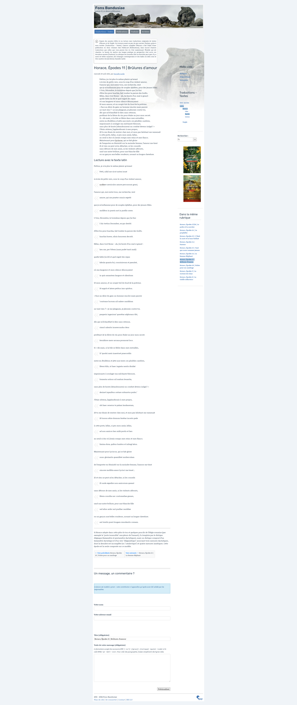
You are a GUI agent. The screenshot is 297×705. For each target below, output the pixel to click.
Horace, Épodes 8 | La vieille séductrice (188, 278)
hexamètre (184, 80)
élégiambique (185, 77)
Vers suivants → (132, 553)
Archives (145, 31)
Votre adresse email (102, 614)
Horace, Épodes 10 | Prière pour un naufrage (190, 266)
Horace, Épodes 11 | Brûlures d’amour (187, 260)
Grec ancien (184, 102)
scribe (102, 184)
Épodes (187, 114)
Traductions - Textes (104, 31)
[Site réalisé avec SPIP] (199, 697)
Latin (182, 106)
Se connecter (111, 699)
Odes (186, 111)
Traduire (134, 31)
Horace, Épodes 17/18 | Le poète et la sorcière (189, 225)
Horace (185, 109)
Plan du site (99, 699)
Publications (122, 31)
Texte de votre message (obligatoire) (110, 645)
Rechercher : (183, 135)
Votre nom (98, 604)
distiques (183, 73)
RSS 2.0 (129, 699)
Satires (187, 117)
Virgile (185, 122)
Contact (121, 699)
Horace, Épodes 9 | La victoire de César (188, 272)
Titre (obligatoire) (101, 635)
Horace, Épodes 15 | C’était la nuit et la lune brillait (190, 237)
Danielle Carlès (119, 74)
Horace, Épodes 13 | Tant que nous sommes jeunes (190, 249)
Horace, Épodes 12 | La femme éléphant (188, 254)
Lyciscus (119, 140)
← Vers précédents (102, 553)
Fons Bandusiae (110, 8)
